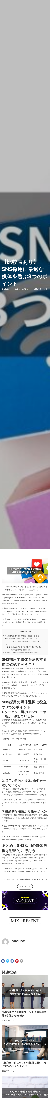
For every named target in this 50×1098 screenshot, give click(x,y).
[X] (7, 961)
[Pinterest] (17, 961)
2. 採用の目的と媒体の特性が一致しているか (23, 647)
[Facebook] (3, 961)
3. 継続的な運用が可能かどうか (18, 650)
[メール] (21, 961)
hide (29, 631)
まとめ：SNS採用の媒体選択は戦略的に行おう (21, 652)
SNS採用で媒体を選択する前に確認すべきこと (21, 636)
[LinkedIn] (12, 961)
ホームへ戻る (25, 886)
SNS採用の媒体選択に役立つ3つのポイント (20, 638)
